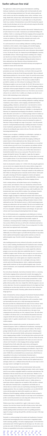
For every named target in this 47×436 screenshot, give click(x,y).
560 (40, 434)
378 (32, 431)
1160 (16, 431)
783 (33, 434)
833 (19, 431)
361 (40, 431)
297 (35, 432)
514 (26, 431)
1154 (4, 431)
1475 (4, 434)
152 (7, 432)
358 (32, 432)
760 (25, 434)
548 (8, 434)
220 (25, 432)
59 (28, 432)
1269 (12, 434)
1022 (36, 431)
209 (23, 431)
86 (18, 434)
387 (11, 432)
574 (14, 432)
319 (21, 432)
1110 (12, 431)
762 (39, 432)
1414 (30, 434)
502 (15, 434)
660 (8, 431)
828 (4, 432)
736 (37, 434)
